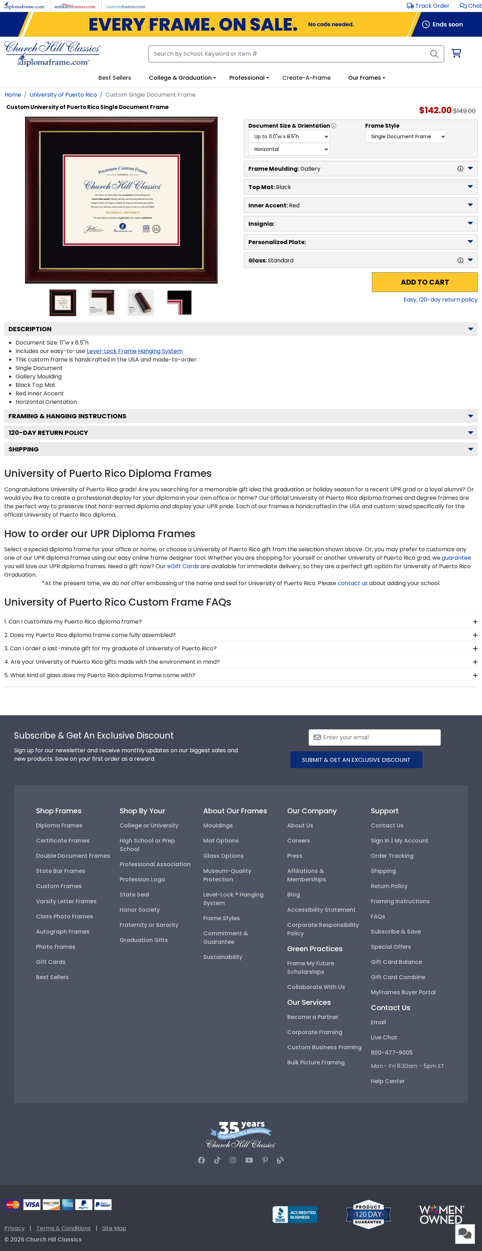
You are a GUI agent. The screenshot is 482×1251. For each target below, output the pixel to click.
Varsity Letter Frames (66, 901)
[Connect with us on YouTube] (249, 1160)
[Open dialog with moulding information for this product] (460, 168)
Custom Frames (59, 886)
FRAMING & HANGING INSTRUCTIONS (67, 416)
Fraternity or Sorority (149, 925)
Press (294, 856)
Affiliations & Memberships (306, 875)
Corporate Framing (314, 1032)
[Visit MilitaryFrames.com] (75, 5)
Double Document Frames (73, 856)
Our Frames (364, 78)
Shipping (23, 449)
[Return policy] (368, 1214)
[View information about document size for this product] (333, 126)
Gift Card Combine (398, 977)
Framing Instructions (400, 901)
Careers (298, 841)
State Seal (134, 895)
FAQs (378, 916)
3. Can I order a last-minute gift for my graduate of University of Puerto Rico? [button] (110, 648)
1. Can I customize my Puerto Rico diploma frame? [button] (73, 622)
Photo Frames (56, 947)
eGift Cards (183, 566)
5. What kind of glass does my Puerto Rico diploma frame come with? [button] (99, 675)
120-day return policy (48, 432)
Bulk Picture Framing (316, 1062)
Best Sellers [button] (114, 78)
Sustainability (222, 957)
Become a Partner (312, 1017)
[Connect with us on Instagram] (233, 1160)
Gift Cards (51, 962)
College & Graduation (180, 78)
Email (378, 1022)
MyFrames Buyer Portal (403, 992)
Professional (247, 78)
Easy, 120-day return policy (441, 300)
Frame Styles (221, 918)
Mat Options (221, 841)
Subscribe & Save (396, 932)
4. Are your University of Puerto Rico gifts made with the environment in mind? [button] (112, 662)
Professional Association (155, 864)
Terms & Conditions (63, 1228)
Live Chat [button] (384, 1037)
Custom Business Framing (324, 1047)
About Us (300, 825)
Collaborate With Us (316, 987)
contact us (353, 583)
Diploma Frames (59, 825)
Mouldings (218, 825)
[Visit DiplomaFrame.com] (24, 5)
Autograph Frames (63, 932)
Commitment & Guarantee (225, 937)
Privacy (14, 1228)
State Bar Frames (60, 871)
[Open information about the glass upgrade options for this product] (460, 260)
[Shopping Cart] (455, 54)
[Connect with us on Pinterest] (265, 1160)
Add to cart (425, 282)
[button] (471, 6)
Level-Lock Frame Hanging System (135, 351)
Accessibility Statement (321, 910)
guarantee (456, 558)
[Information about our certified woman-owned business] (441, 1214)
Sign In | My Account (399, 841)
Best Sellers (52, 977)
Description (30, 328)
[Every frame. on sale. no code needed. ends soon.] (241, 24)
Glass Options (223, 856)
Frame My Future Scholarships (310, 967)
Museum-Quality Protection (227, 875)
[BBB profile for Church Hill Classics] (295, 1214)
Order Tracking (392, 856)
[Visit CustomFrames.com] (126, 5)
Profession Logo (142, 879)
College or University (149, 825)
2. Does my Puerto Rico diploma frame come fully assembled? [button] (90, 635)
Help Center (388, 1081)
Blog (293, 895)
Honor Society (140, 910)
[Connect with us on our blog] (280, 1160)
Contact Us (387, 825)
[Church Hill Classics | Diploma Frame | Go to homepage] (52, 54)
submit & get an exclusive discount (356, 760)
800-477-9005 (392, 1053)
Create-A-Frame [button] (306, 78)
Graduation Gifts (144, 940)
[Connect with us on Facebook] (201, 1160)
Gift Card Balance (396, 962)
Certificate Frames (63, 841)
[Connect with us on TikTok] (217, 1160)
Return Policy (389, 886)
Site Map (114, 1228)
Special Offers (391, 947)
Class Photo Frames (64, 916)
